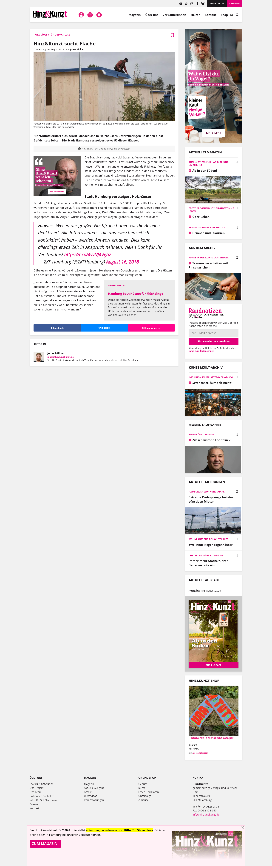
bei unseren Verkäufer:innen (81, 835)
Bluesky (203, 3)
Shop (224, 15)
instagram (192, 3)
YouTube (181, 3)
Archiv (87, 792)
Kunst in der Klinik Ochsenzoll (209, 257)
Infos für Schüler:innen (43, 800)
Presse (34, 804)
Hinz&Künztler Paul (202, 434)
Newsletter (217, 3)
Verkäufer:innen (174, 15)
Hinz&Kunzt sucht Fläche (65, 43)
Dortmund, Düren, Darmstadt (208, 555)
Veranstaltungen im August (207, 227)
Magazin (135, 15)
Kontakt (210, 15)
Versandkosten (200, 752)
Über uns (151, 15)
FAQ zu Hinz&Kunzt (41, 784)
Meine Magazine (90, 15)
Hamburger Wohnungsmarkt (207, 491)
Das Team (36, 792)
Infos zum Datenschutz (201, 350)
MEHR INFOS (57, 191)
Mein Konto (81, 15)
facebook (197, 3)
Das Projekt (36, 788)
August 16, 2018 (122, 262)
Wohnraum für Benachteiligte (208, 539)
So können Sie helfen (42, 796)
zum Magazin (44, 843)
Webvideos (90, 796)
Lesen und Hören (148, 792)
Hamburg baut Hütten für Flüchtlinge (135, 293)
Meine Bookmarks (99, 15)
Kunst (141, 788)
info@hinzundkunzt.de (206, 814)
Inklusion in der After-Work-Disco (211, 377)
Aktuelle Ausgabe (94, 788)
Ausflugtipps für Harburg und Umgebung (209, 163)
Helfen (196, 15)
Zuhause (143, 800)
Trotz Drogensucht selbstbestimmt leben (211, 210)
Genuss (142, 784)
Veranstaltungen (94, 800)
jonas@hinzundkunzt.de (60, 356)
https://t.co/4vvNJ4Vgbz (87, 254)
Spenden (234, 3)
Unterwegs (144, 796)
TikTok (186, 3)
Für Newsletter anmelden (214, 341)
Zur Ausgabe (213, 665)
